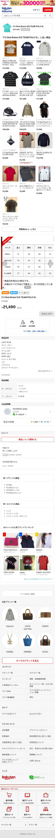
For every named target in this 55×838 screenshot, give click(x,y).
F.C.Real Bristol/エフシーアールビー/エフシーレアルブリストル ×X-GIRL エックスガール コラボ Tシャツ (44, 127)
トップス (22, 388)
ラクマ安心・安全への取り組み (34, 331)
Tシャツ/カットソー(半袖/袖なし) (44, 119)
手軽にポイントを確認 (45, 816)
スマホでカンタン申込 (9, 816)
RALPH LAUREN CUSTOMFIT (44, 153)
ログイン (36, 9)
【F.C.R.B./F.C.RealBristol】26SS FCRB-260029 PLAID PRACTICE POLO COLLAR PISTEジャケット (27, 126)
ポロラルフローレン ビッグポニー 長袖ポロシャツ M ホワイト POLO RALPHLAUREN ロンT (44, 190)
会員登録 (47, 9)
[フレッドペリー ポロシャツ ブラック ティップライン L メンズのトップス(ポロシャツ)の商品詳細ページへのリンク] (11, 204)
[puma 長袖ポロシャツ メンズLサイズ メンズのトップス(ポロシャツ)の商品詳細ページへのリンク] (28, 174)
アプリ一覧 (33, 825)
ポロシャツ (6, 58)
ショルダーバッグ (8, 119)
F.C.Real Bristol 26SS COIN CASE (10, 153)
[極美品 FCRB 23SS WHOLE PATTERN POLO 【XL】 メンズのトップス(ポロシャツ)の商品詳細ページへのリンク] (11, 48)
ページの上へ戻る (27, 594)
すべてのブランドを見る (27, 660)
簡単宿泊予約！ (46, 801)
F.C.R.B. (5, 301)
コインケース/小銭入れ (9, 150)
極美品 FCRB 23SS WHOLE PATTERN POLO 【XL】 (10, 62)
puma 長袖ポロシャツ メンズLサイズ (27, 187)
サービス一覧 (6, 825)
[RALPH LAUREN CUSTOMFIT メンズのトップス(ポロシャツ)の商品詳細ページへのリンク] (44, 140)
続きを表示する (44, 371)
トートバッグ (23, 89)
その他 (21, 119)
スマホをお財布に (27, 816)
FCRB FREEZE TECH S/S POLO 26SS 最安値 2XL (44, 93)
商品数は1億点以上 (9, 801)
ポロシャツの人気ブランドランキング (37, 579)
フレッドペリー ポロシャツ (10, 187)
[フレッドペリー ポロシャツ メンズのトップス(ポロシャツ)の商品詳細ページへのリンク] (11, 174)
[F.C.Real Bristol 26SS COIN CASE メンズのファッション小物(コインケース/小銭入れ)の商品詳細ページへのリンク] (11, 140)
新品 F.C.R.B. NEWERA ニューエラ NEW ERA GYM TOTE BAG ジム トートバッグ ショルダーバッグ (27, 96)
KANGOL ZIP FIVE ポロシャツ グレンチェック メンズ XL (27, 154)
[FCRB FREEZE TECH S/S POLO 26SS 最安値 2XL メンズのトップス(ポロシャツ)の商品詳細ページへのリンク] (44, 79)
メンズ (20, 386)
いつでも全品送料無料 (27, 801)
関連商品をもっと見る (27, 229)
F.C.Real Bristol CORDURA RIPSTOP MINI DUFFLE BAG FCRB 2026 (10, 125)
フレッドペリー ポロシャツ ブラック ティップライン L (10, 218)
